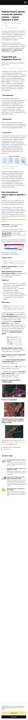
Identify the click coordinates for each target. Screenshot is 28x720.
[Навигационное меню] (25, 2)
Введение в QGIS (11, 442)
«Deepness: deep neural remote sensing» (13, 68)
